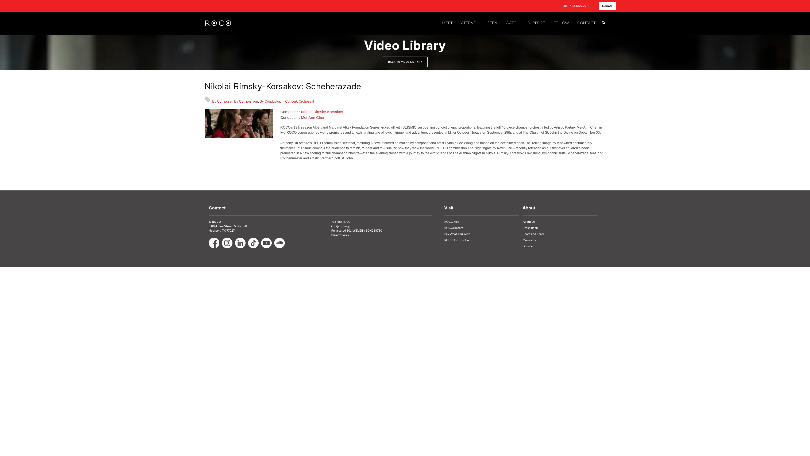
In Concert (289, 101)
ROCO (218, 23)
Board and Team (533, 234)
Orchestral (306, 101)
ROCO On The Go (456, 240)
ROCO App (451, 221)
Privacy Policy (340, 235)
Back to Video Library (405, 62)
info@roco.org (340, 226)
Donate (607, 6)
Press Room (531, 227)
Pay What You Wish (457, 234)
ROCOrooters (453, 227)
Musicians (529, 240)
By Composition (246, 101)
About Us (529, 221)
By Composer (222, 101)
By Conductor (270, 101)
